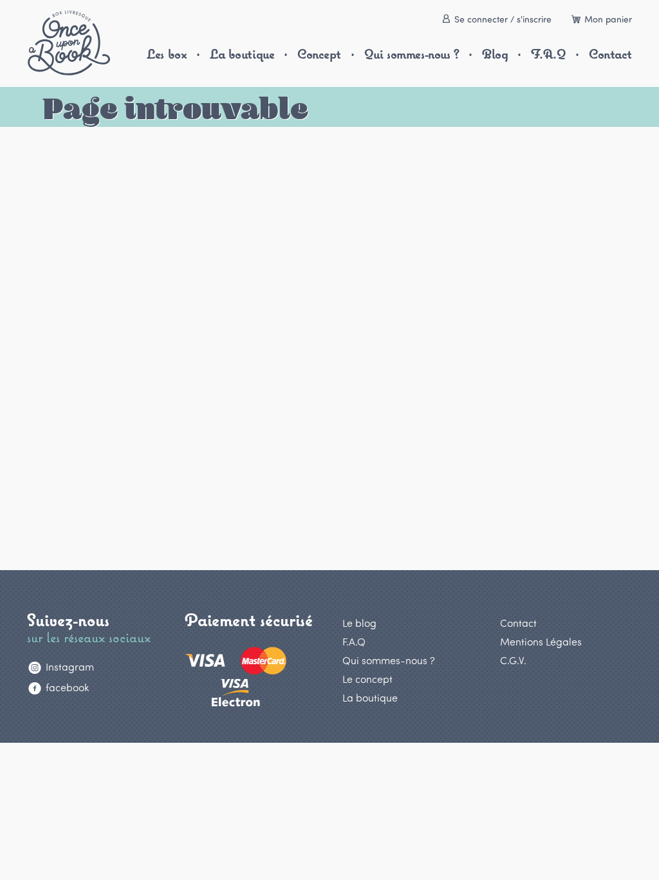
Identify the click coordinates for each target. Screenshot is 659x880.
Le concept (367, 678)
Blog (495, 53)
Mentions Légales (541, 641)
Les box (167, 53)
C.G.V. (513, 660)
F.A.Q (548, 53)
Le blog (359, 622)
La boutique (242, 53)
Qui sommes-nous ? (411, 53)
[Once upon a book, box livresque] (69, 43)
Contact (610, 53)
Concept (319, 53)
